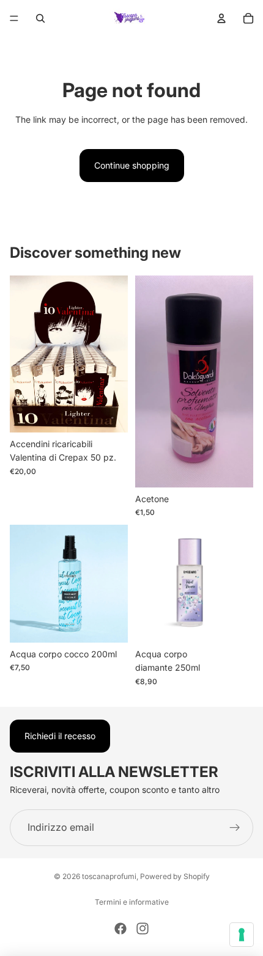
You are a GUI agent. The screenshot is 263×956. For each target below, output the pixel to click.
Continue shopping (131, 165)
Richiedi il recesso (59, 736)
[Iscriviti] (235, 827)
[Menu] (14, 18)
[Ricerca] (40, 18)
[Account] (221, 18)
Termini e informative (132, 902)
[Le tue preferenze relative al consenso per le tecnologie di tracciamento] (241, 934)
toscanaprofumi (109, 876)
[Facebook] (120, 928)
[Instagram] (142, 928)
